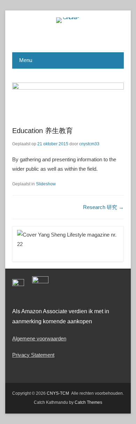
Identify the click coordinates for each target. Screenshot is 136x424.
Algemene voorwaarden (39, 338)
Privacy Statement (33, 355)
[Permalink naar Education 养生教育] (68, 100)
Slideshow (46, 184)
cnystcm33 (89, 143)
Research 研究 (103, 207)
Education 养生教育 (42, 130)
